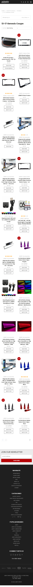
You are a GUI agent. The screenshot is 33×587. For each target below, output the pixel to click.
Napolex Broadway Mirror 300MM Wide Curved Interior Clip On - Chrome (8, 263)
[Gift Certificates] (25, 2)
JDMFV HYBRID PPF (16, 531)
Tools (16, 512)
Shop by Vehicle (16, 496)
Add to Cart (24, 67)
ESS (16, 533)
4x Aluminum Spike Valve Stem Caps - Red (24, 422)
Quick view (8, 65)
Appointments (16, 473)
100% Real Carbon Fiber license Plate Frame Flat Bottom (24, 57)
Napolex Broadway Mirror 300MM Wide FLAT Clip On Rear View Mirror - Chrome (9, 181)
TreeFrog (16, 535)
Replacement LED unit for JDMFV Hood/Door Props (9, 219)
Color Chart (16, 475)
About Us (16, 481)
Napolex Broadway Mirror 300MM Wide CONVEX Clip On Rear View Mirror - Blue (24, 142)
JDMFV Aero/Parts (16, 537)
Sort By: (4, 28)
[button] (16, 18)
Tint (17, 502)
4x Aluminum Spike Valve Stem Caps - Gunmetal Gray (9, 422)
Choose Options (8, 68)
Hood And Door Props (16, 506)
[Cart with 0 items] (28, 2)
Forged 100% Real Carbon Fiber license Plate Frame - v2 (24, 180)
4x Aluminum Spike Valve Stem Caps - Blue (24, 382)
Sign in (13, 485)
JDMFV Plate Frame (24, 95)
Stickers (16, 510)
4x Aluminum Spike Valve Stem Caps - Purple (24, 260)
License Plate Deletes (16, 504)
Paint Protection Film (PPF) (16, 498)
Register (19, 485)
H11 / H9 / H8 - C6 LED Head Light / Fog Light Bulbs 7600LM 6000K (24, 222)
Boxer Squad (16, 543)
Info (16, 479)
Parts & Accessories (16, 514)
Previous (2, 585)
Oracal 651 (16, 541)
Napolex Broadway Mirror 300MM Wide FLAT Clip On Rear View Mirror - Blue (9, 381)
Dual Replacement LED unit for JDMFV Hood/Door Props (8, 301)
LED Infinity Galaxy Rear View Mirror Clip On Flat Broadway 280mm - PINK (8, 342)
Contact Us (16, 483)
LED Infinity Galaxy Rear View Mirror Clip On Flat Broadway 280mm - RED (24, 342)
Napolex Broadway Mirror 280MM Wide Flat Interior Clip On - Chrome (8, 139)
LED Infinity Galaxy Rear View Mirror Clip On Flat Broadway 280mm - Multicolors (24, 302)
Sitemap (16, 487)
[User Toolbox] (23, 2)
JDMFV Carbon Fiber (16, 529)
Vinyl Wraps (16, 500)
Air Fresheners (16, 508)
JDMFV (16, 525)
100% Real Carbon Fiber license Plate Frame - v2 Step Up (9, 99)
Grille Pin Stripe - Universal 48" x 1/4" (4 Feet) (8, 59)
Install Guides (16, 477)
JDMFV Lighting (16, 539)
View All (16, 545)
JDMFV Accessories (16, 527)
